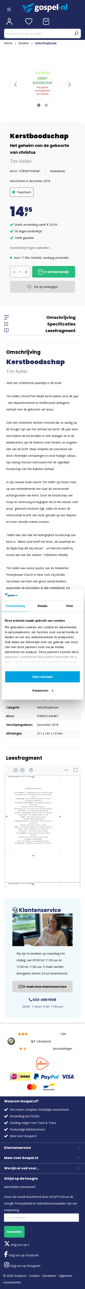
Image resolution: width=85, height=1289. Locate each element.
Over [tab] (69, 606)
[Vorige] (15, 84)
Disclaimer (49, 1276)
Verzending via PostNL (25, 1116)
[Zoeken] (76, 33)
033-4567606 (44, 999)
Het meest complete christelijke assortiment (39, 1109)
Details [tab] (43, 606)
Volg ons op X (19, 1245)
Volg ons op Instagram (24, 1266)
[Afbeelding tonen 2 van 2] (46, 105)
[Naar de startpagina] (51, 8)
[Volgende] (69, 84)
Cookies (34, 1276)
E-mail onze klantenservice (45, 987)
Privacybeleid (23, 1203)
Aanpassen (40, 690)
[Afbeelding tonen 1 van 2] (38, 105)
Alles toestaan (42, 676)
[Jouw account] (9, 21)
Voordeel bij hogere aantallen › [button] (30, 248)
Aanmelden (14, 1232)
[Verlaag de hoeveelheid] (14, 272)
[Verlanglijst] (29, 21)
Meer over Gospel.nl (23, 1136)
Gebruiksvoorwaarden (51, 1203)
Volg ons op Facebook (23, 1255)
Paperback (24, 192)
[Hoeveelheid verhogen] (26, 272)
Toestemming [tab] (15, 606)
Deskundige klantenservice (27, 1129)
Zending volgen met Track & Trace (33, 1123)
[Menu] (9, 8)
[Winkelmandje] (46, 21)
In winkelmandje (56, 271)
